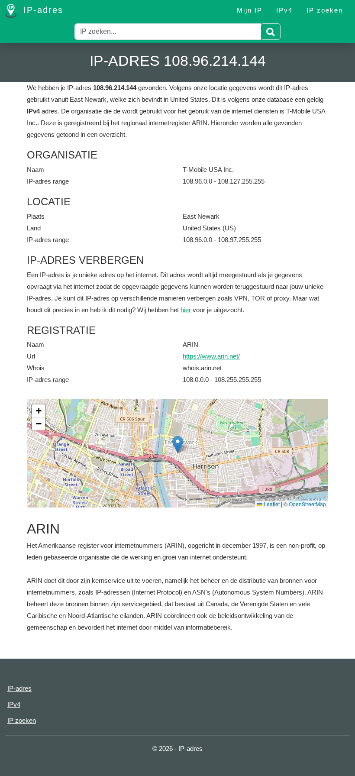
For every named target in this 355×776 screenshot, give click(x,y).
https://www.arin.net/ (211, 356)
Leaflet (271, 504)
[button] (177, 444)
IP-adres (41, 10)
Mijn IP (249, 10)
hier (186, 310)
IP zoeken (325, 10)
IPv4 (284, 10)
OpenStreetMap (307, 504)
